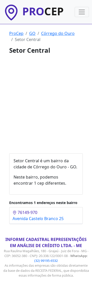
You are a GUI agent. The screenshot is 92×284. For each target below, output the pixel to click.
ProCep (16, 33)
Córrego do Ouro (58, 33)
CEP (43, 11)
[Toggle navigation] (82, 12)
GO (32, 33)
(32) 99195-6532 (46, 260)
